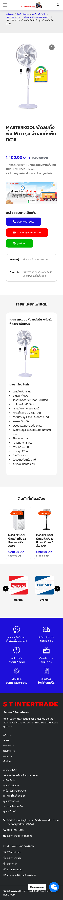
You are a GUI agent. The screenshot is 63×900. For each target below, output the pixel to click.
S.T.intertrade (14, 869)
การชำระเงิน (9, 751)
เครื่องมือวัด (9, 780)
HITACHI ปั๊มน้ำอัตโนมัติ (14, 796)
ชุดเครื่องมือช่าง (11, 785)
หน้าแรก (10, 14)
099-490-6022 (25, 222)
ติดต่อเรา (7, 761)
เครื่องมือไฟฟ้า (39, 14)
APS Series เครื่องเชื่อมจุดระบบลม (20, 775)
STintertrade (14, 852)
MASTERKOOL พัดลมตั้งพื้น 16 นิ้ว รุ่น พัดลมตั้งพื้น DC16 (37, 274)
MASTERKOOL (13, 17)
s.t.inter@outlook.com (29, 232)
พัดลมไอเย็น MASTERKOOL (37, 17)
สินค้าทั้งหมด (23, 14)
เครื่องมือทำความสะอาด (14, 791)
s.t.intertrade (14, 858)
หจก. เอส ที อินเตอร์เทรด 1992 (21, 875)
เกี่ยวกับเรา (8, 745)
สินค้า (6, 740)
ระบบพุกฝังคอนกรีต (13, 806)
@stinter (21, 243)
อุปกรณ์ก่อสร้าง (11, 801)
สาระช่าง (7, 756)
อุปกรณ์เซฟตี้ (9, 811)
